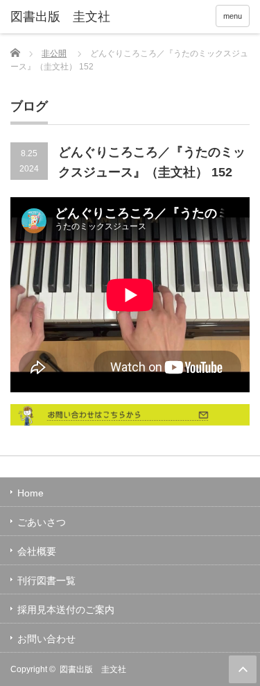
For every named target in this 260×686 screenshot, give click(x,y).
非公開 (54, 53)
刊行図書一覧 (46, 580)
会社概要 (36, 551)
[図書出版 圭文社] (62, 17)
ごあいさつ (41, 522)
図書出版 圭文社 (93, 669)
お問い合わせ (46, 638)
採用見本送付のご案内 (65, 609)
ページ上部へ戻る (243, 669)
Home (30, 493)
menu (232, 16)
